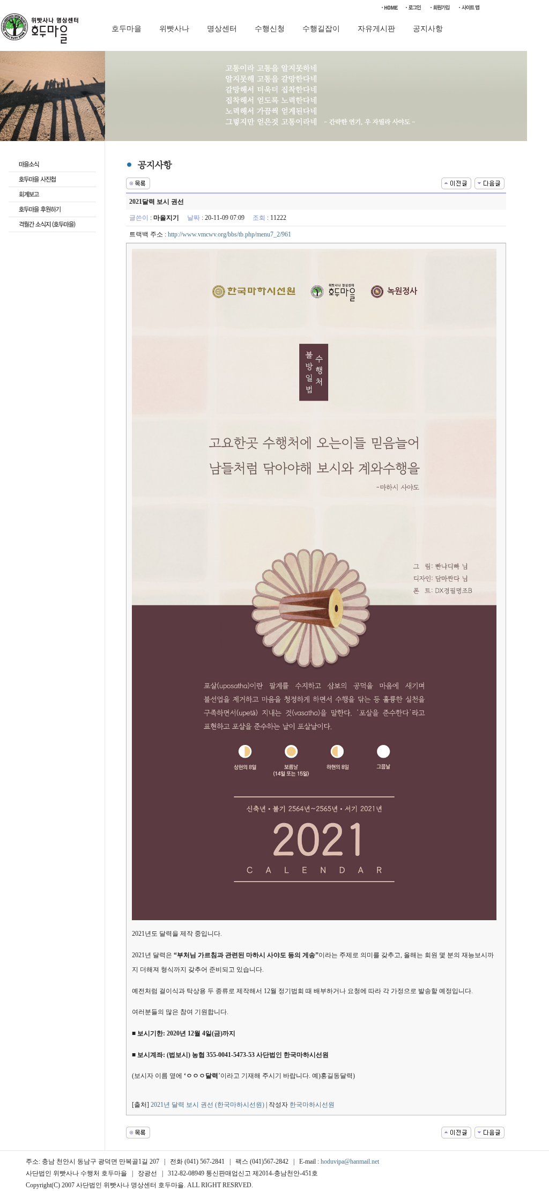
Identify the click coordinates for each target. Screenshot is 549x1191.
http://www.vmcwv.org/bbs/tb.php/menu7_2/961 (229, 234)
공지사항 (428, 29)
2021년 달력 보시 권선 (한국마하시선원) (207, 1104)
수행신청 (270, 29)
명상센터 (222, 29)
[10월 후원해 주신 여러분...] (489, 182)
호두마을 (127, 29)
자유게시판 (376, 29)
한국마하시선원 (312, 1104)
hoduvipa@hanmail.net (350, 1161)
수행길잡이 (321, 29)
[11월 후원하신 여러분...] (456, 182)
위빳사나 (174, 29)
